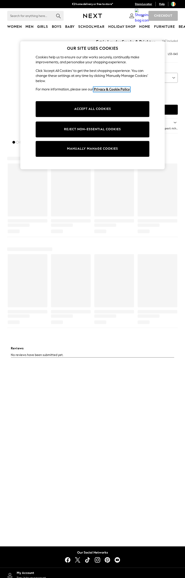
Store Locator (143, 4)
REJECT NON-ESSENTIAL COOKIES (92, 129)
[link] (132, 16)
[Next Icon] (92, 16)
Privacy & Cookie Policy (112, 90)
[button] (13, 142)
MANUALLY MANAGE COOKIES (92, 149)
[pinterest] (107, 560)
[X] (78, 560)
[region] (92, 105)
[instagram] (97, 560)
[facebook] (68, 560)
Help (162, 4)
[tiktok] (87, 560)
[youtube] (117, 560)
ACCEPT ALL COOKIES (92, 109)
